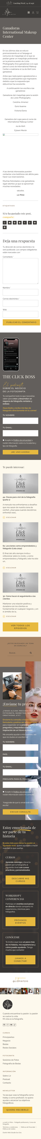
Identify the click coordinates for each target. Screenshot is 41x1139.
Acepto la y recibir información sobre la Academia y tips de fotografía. (19, 443)
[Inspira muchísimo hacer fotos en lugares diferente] (17, 991)
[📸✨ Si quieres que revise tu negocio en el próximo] (37, 991)
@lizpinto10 (20, 981)
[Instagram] (7, 1024)
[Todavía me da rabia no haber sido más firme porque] (3, 991)
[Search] (31, 653)
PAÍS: (5, 754)
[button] (28, 12)
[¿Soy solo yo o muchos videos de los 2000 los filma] (23, 991)
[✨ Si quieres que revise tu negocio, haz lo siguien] (30, 991)
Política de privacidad (22, 440)
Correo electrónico (11, 299)
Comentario (8, 257)
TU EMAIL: (7, 428)
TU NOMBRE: (9, 415)
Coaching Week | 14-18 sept (23, 3)
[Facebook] (4, 1024)
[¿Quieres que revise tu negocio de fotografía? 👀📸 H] (10, 991)
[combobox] (17, 653)
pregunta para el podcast (17, 779)
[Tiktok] (14, 1024)
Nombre (7, 288)
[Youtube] (11, 1024)
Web (5, 310)
